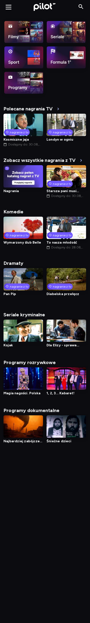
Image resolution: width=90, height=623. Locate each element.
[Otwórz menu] (8, 7)
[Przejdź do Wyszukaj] (81, 6)
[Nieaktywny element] (23, 32)
